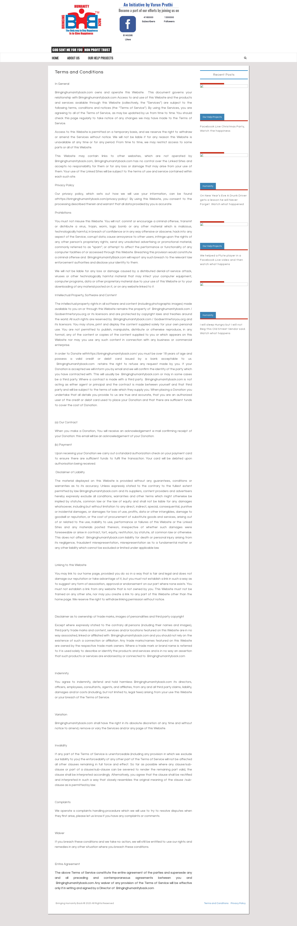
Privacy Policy (238, 903)
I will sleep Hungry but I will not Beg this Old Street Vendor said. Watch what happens (223, 329)
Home (55, 57)
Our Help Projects (100, 57)
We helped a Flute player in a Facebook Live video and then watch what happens (221, 260)
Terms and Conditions (216, 903)
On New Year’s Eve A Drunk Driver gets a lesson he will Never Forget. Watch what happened (223, 200)
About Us (73, 57)
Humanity (208, 186)
